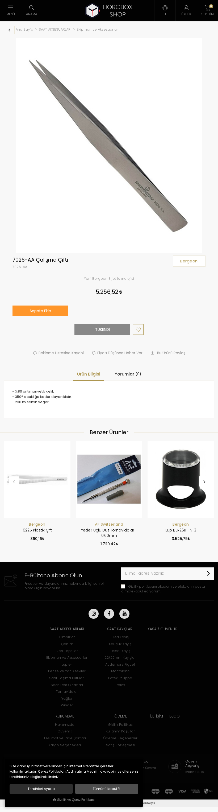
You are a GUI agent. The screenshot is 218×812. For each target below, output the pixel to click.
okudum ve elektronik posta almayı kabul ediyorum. (163, 589)
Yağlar (67, 698)
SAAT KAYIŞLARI (120, 629)
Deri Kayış (120, 637)
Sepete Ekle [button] (40, 311)
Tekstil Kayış (120, 651)
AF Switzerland (109, 524)
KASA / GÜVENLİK (162, 629)
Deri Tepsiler (67, 651)
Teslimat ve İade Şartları (65, 738)
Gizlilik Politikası (120, 724)
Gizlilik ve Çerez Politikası (76, 799)
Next (204, 481)
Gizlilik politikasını (142, 586)
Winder (67, 705)
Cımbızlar (67, 637)
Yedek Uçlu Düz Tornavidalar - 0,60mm (109, 532)
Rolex (120, 685)
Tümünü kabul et (106, 788)
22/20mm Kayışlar (120, 657)
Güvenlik (64, 731)
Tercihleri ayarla (41, 788)
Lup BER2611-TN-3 (180, 530)
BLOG (174, 716)
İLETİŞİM (156, 716)
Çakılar (67, 644)
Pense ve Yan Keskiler (67, 671)
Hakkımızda (64, 724)
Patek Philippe (120, 678)
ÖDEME (120, 716)
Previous (14, 481)
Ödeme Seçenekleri (120, 738)
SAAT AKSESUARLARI (67, 629)
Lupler (67, 664)
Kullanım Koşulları (121, 731)
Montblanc (120, 671)
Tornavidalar (67, 691)
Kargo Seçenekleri (65, 745)
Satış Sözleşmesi (120, 745)
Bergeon (37, 524)
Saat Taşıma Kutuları (67, 678)
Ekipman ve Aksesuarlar (66, 657)
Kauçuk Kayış (120, 644)
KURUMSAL (65, 716)
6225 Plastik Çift (37, 530)
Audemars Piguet (120, 664)
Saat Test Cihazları (67, 685)
